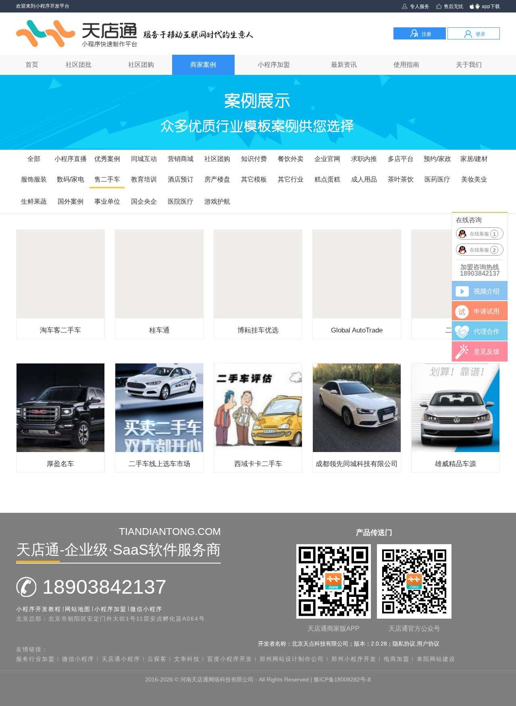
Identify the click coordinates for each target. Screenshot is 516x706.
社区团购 (141, 64)
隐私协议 (404, 643)
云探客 (157, 659)
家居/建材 (474, 158)
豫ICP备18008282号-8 (342, 679)
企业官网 (327, 158)
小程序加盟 (274, 64)
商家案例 (203, 64)
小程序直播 (70, 158)
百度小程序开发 (229, 659)
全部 (33, 158)
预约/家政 (437, 158)
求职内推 (364, 158)
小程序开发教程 (38, 609)
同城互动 (144, 158)
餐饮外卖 (291, 158)
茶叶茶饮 (401, 179)
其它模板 (254, 179)
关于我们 (469, 64)
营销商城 (181, 158)
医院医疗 (181, 201)
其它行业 (291, 179)
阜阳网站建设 (436, 659)
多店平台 (401, 158)
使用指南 (406, 64)
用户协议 (428, 643)
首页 (31, 64)
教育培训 (144, 179)
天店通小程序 (121, 659)
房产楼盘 (217, 179)
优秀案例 (107, 158)
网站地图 (78, 609)
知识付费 (254, 158)
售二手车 (107, 179)
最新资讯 (344, 64)
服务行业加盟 (35, 659)
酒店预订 (181, 179)
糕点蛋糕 (327, 179)
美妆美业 (474, 179)
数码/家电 (70, 179)
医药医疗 (437, 179)
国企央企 (144, 201)
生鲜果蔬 (34, 201)
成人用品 (364, 179)
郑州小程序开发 (354, 659)
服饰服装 (34, 179)
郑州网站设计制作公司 (292, 659)
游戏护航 (217, 201)
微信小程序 (146, 609)
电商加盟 (397, 659)
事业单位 (107, 201)
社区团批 (79, 64)
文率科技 (187, 659)
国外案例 (70, 201)
